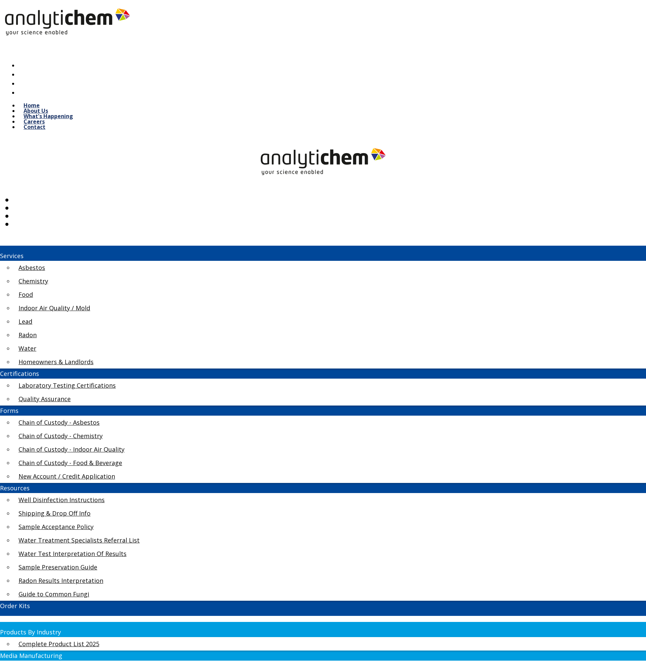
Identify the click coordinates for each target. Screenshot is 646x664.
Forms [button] (9, 411)
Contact (34, 127)
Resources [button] (15, 488)
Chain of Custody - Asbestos (59, 422)
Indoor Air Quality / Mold (54, 308)
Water (27, 348)
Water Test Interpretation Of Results (73, 554)
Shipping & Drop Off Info (55, 513)
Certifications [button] (19, 374)
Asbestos (32, 268)
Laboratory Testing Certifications (67, 385)
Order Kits (15, 606)
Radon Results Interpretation (61, 580)
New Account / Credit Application (67, 476)
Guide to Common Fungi (54, 594)
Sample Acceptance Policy (56, 527)
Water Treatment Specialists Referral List (79, 540)
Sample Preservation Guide (58, 567)
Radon (28, 335)
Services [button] (12, 256)
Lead (25, 321)
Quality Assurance (45, 399)
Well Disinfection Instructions (62, 500)
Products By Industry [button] (30, 632)
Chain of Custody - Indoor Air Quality (71, 449)
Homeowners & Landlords (56, 362)
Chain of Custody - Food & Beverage (70, 463)
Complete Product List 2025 (59, 644)
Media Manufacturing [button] (31, 656)
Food (26, 294)
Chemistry (33, 281)
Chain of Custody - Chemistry (61, 436)
